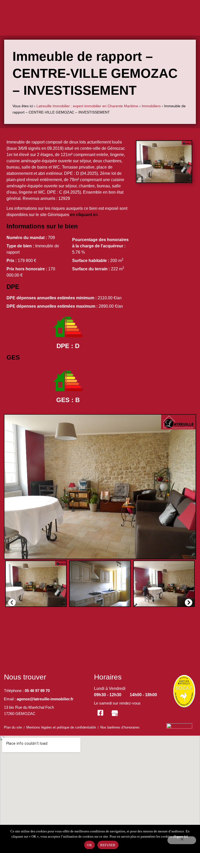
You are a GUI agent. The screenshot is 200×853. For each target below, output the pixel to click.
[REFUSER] (181, 840)
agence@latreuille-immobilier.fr (45, 699)
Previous (10, 601)
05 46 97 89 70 (37, 690)
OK (89, 845)
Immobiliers (151, 106)
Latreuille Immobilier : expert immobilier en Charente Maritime (87, 106)
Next (187, 601)
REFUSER (108, 845)
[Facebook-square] (100, 712)
